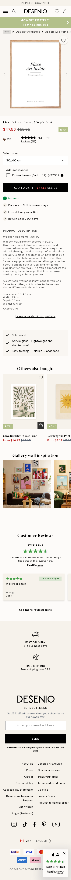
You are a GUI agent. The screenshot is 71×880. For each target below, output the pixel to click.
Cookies (43, 789)
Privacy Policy (31, 747)
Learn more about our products (35, 316)
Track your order (48, 776)
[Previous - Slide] (5, 74)
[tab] (9, 114)
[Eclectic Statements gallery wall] (27, 484)
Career (28, 776)
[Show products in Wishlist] (57, 11)
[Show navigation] (6, 11)
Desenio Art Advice (50, 763)
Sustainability (24, 783)
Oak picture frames (28, 31)
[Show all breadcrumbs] (7, 32)
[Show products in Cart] (65, 11)
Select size (10, 153)
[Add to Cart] (40, 425)
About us (27, 763)
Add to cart (35, 188)
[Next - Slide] (66, 74)
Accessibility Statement (18, 789)
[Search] (14, 11)
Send (35, 738)
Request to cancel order (53, 802)
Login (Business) (22, 813)
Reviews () (28, 141)
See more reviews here (35, 609)
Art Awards (26, 807)
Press (29, 770)
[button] (55, 863)
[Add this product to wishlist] (63, 40)
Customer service (49, 770)
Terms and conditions (51, 783)
